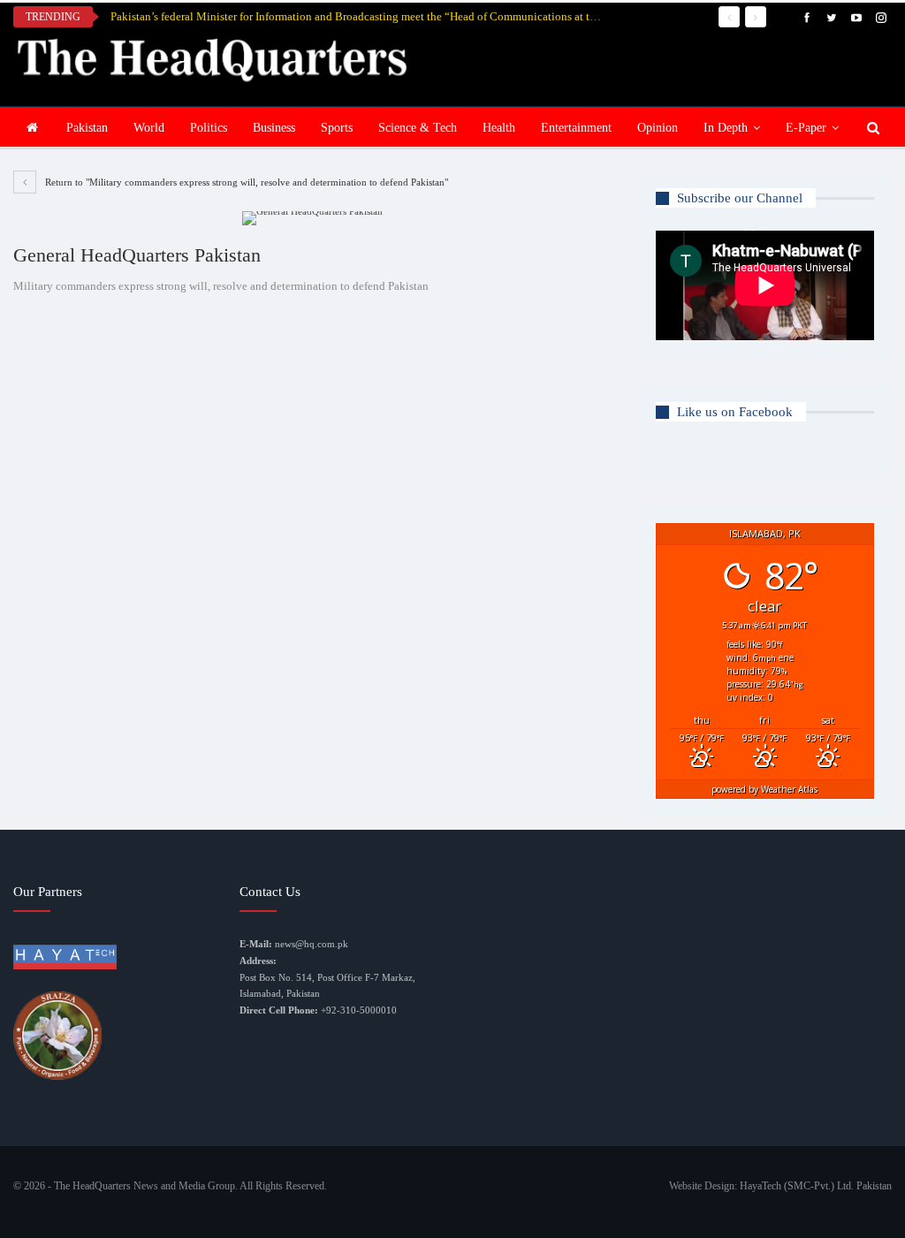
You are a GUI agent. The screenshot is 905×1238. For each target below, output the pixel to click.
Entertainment (576, 127)
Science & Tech (417, 127)
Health (499, 127)
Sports (337, 127)
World (148, 127)
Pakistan (87, 127)
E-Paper (806, 127)
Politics (208, 127)
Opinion (657, 127)
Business (274, 127)
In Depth (725, 127)
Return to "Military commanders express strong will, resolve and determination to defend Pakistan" (245, 182)
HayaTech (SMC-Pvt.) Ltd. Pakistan (816, 1186)
